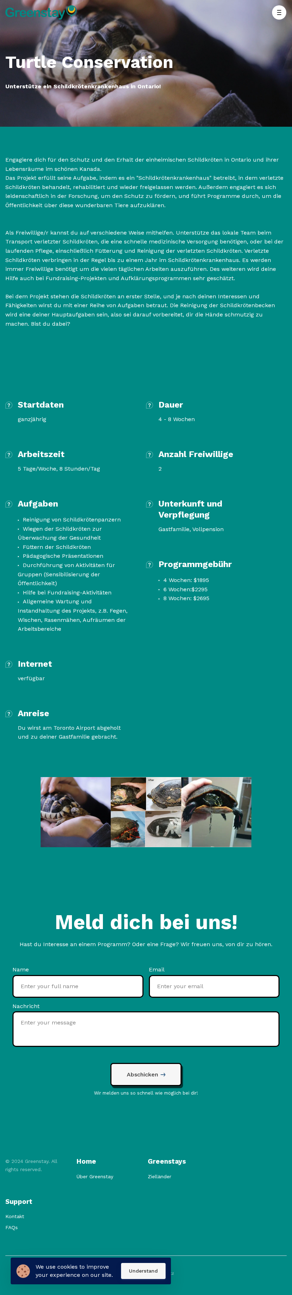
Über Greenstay (95, 1176)
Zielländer (159, 1176)
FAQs (11, 1227)
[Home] (42, 12)
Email (157, 969)
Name (20, 969)
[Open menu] (279, 12)
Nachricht (26, 1006)
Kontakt (14, 1216)
